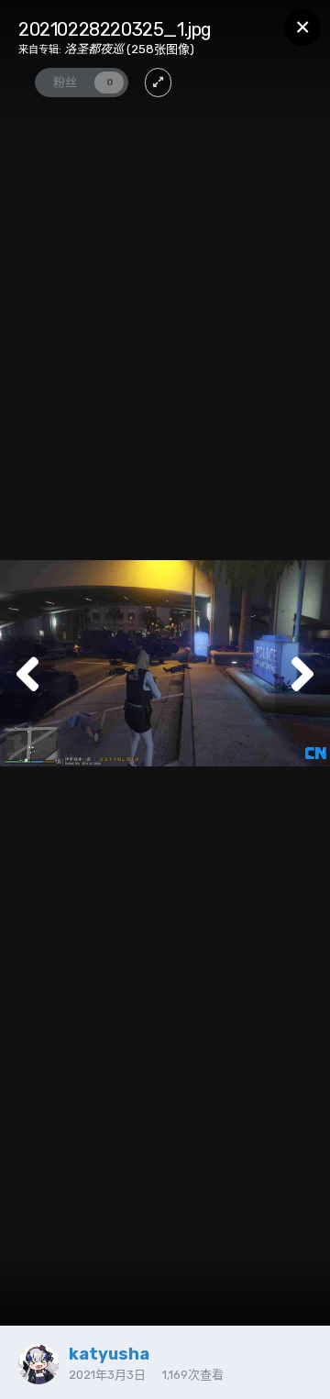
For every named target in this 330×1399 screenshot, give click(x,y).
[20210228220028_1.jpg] (302, 676)
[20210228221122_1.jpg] (27, 676)
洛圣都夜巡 (94, 49)
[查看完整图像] (158, 82)
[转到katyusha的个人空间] (38, 1364)
